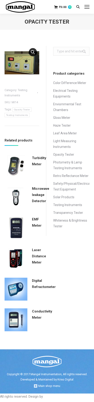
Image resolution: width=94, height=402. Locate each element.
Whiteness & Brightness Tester (70, 223)
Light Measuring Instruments (64, 144)
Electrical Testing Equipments (65, 93)
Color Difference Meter (69, 83)
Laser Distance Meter (39, 256)
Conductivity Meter (42, 314)
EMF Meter (37, 222)
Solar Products (63, 197)
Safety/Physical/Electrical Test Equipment (72, 186)
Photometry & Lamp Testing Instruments (67, 165)
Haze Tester (62, 125)
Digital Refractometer (44, 284)
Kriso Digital (65, 379)
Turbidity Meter (39, 161)
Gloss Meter (61, 118)
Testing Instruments (17, 115)
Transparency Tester (68, 213)
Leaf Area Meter (65, 133)
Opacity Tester (22, 109)
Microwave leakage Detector (40, 195)
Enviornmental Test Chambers (67, 107)
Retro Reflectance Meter (71, 176)
